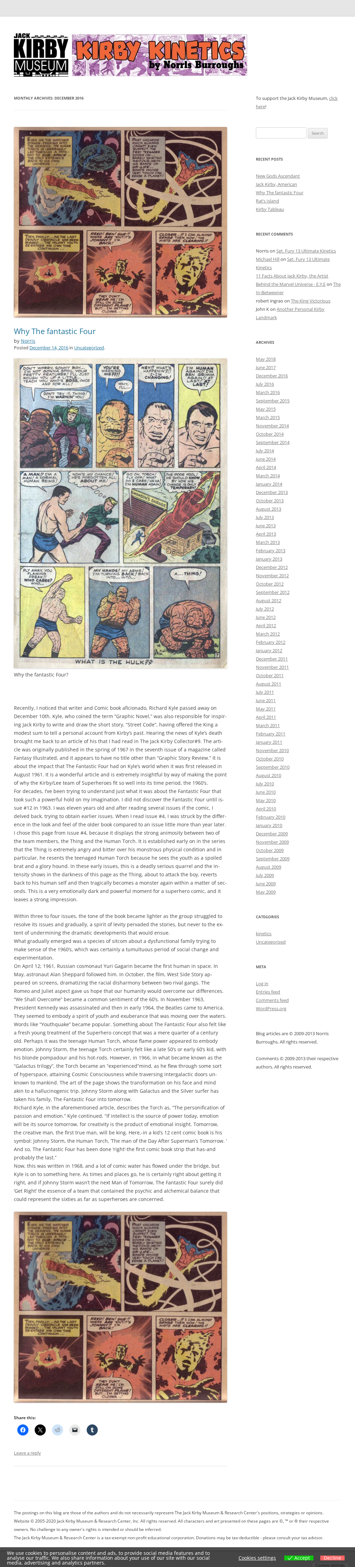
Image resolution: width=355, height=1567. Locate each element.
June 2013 (266, 525)
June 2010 (266, 792)
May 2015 (266, 409)
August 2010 (268, 775)
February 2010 (270, 817)
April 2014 (266, 467)
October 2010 (270, 759)
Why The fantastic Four (55, 331)
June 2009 (266, 883)
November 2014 (272, 426)
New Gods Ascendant (278, 176)
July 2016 (265, 384)
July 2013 (265, 517)
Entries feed (268, 992)
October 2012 (270, 584)
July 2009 (265, 875)
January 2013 (269, 559)
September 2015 (272, 401)
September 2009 (272, 858)
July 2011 (265, 692)
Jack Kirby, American (276, 184)
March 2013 (268, 542)
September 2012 (272, 592)
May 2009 (266, 892)
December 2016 (272, 376)
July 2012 (265, 609)
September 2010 (272, 767)
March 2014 (268, 475)
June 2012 (266, 617)
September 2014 (272, 442)
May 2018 (266, 359)
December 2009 (272, 834)
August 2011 (268, 684)
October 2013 (270, 500)
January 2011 (269, 742)
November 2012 (272, 575)
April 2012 (266, 625)
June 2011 (266, 700)
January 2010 (269, 825)
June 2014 (266, 459)
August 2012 (268, 600)
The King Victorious (310, 301)
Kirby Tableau (270, 209)
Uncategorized (89, 347)
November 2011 (272, 667)
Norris (28, 341)
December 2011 (272, 659)
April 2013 (266, 534)
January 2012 (269, 650)
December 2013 (272, 492)
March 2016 (268, 392)
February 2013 (270, 550)
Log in (262, 983)
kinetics (263, 933)
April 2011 (266, 717)
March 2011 (268, 725)
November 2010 (272, 750)
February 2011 (270, 734)
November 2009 (272, 842)
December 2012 (272, 567)
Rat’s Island (267, 201)
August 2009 (268, 867)
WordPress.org (271, 1008)
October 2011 (270, 675)
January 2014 (269, 484)
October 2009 (270, 850)
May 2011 (266, 709)
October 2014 (270, 434)
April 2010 (266, 809)
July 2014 (265, 451)
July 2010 (265, 784)
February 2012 (270, 642)
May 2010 (266, 800)
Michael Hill (267, 259)
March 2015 (268, 417)
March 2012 (268, 634)
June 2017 (266, 367)
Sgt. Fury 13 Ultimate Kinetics (306, 251)
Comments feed (272, 1000)
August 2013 (268, 509)
